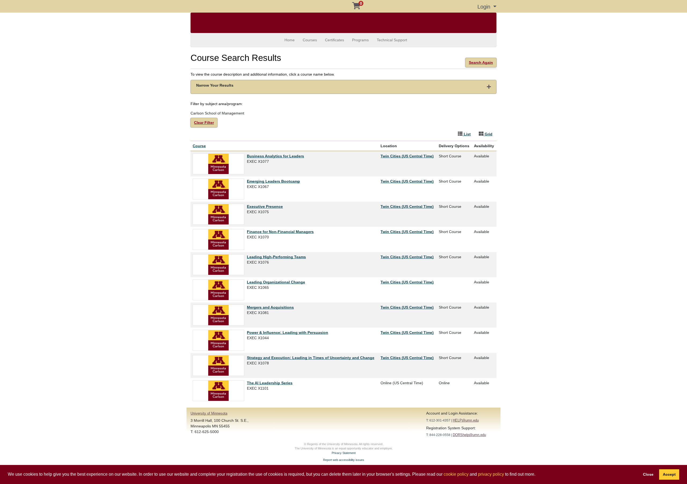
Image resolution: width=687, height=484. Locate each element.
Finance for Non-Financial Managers (280, 232)
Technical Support (392, 40)
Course (199, 146)
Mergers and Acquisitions (270, 307)
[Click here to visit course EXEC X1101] (220, 390)
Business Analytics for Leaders (275, 156)
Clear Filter (204, 122)
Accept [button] (669, 474)
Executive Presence (265, 206)
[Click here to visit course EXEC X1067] (220, 189)
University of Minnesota (209, 413)
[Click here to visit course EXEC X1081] (220, 315)
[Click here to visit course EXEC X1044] (220, 340)
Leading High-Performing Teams (276, 257)
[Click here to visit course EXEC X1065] (220, 289)
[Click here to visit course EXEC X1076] (220, 264)
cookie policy (456, 474)
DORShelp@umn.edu (469, 435)
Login (484, 7)
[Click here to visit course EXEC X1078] (220, 365)
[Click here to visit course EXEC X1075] (220, 214)
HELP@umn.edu (466, 420)
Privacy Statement (344, 453)
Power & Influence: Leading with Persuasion (287, 332)
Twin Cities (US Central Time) (407, 156)
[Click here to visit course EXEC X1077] (220, 163)
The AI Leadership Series (270, 383)
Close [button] (648, 474)
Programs (360, 40)
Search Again (481, 62)
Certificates (334, 40)
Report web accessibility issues (343, 459)
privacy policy (491, 474)
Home (289, 40)
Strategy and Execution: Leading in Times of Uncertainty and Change (310, 358)
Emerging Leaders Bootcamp (273, 181)
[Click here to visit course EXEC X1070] (220, 239)
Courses (310, 40)
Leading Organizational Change (276, 282)
